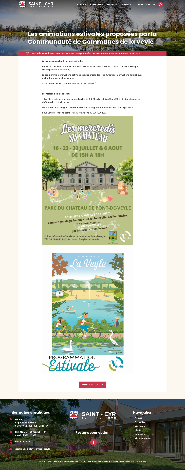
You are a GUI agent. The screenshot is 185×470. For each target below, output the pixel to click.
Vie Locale (95, 5)
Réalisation (141, 461)
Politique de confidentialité (122, 461)
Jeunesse (125, 5)
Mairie (111, 5)
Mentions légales (101, 461)
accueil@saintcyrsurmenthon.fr (32, 448)
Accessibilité (86, 461)
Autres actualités (92, 384)
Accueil (81, 5)
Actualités (47, 53)
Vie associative (146, 5)
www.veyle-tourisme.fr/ (84, 83)
